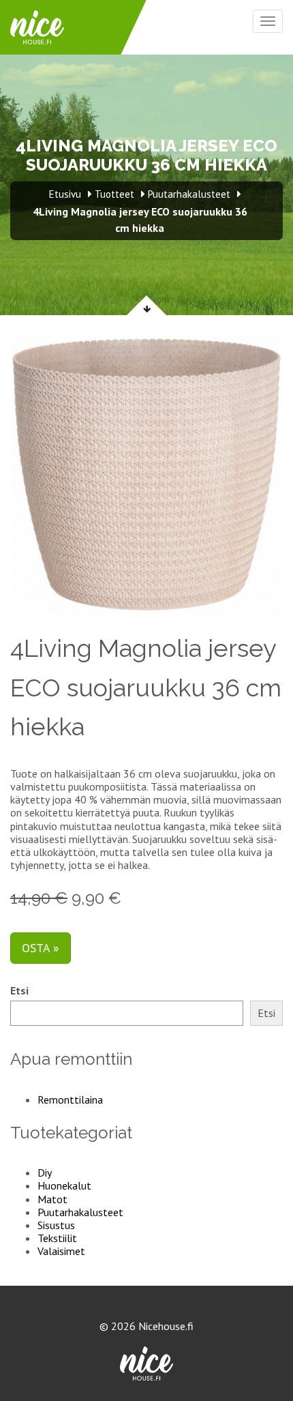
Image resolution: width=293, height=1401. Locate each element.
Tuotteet (114, 194)
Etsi (19, 990)
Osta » (40, 948)
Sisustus (56, 1225)
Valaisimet (61, 1251)
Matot (52, 1199)
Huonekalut (64, 1185)
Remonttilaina (70, 1099)
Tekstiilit (57, 1238)
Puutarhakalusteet (80, 1212)
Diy (44, 1172)
